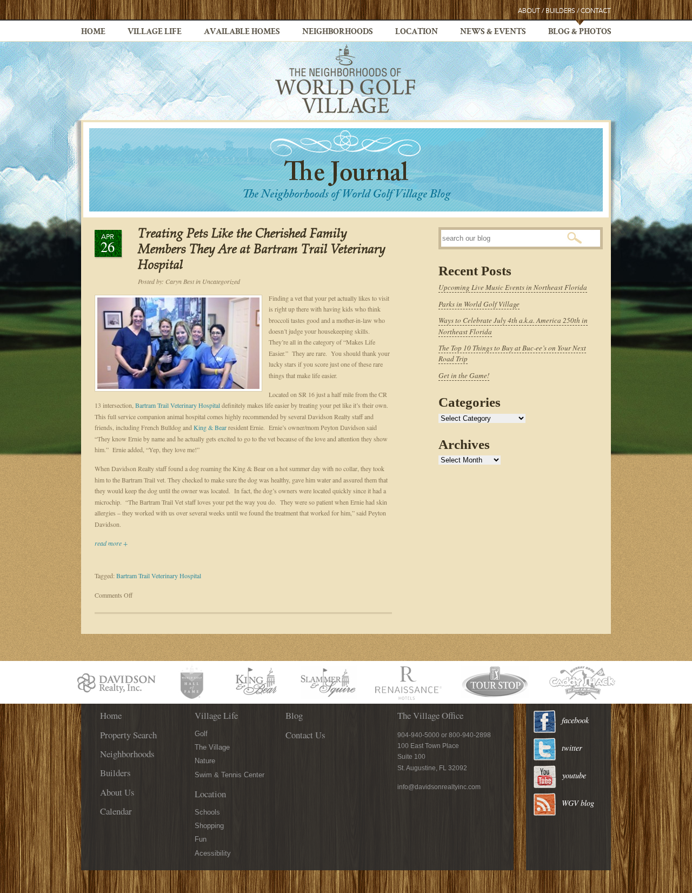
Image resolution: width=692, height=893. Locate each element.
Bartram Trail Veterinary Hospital (178, 405)
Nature (205, 761)
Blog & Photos (579, 32)
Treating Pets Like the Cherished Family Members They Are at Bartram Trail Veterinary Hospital (261, 250)
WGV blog (578, 803)
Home (93, 32)
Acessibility (213, 853)
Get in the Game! (463, 375)
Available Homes (242, 32)
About (529, 11)
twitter (572, 748)
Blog (294, 715)
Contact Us (305, 735)
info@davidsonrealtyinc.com (439, 787)
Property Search (128, 735)
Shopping (209, 826)
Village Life (155, 32)
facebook (575, 720)
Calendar (116, 811)
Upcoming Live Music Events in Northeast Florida (512, 287)
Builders (560, 11)
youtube (574, 775)
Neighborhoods (337, 32)
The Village (212, 747)
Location (416, 32)
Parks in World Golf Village (479, 304)
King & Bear (211, 427)
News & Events (493, 32)
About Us (117, 792)
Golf (201, 734)
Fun (201, 839)
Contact (596, 11)
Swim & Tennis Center (229, 775)
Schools (207, 812)
